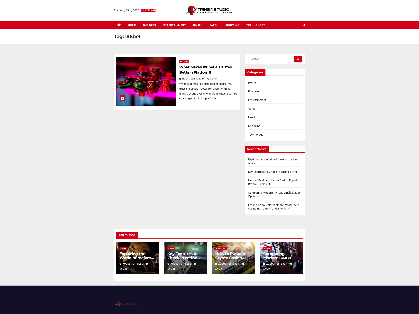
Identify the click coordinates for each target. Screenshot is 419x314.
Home (132, 25)
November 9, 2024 (193, 79)
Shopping (232, 25)
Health (213, 25)
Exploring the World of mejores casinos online (136, 257)
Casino (267, 249)
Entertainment (174, 25)
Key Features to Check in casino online (273, 171)
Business (149, 25)
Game (196, 25)
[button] (304, 25)
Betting (184, 61)
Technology (255, 25)
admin (214, 79)
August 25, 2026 (133, 264)
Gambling (221, 249)
